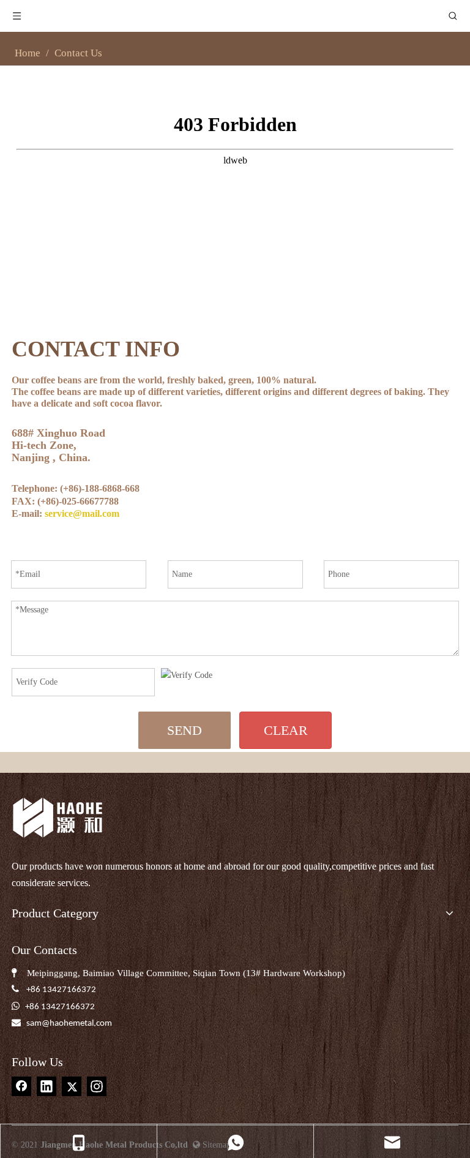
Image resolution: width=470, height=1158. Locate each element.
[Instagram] (96, 1086)
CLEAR (286, 730)
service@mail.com (82, 513)
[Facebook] (21, 1086)
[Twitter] (71, 1086)
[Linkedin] (46, 1086)
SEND (184, 730)
